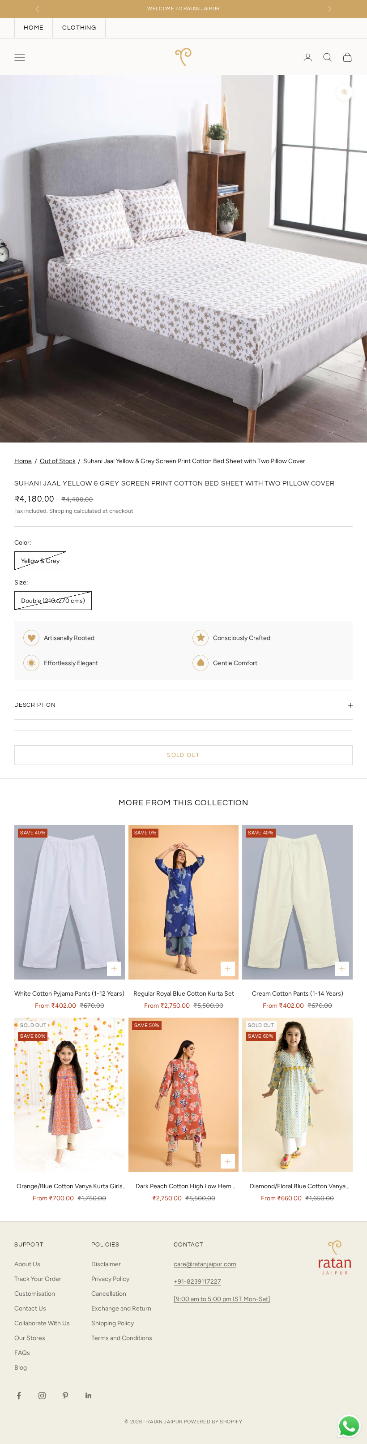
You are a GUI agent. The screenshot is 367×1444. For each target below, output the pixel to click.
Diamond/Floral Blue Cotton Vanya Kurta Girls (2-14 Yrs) (298, 1186)
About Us (27, 1264)
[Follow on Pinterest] (65, 1395)
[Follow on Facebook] (18, 1395)
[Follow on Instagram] (42, 1395)
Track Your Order (37, 1279)
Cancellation (108, 1294)
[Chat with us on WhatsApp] (349, 1426)
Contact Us (30, 1308)
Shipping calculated (75, 510)
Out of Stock (58, 461)
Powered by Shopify (213, 1421)
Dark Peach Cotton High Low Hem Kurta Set (183, 1186)
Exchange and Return (121, 1308)
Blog (20, 1367)
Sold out (183, 755)
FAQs (22, 1353)
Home (23, 461)
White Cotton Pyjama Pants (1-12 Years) (69, 993)
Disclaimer (106, 1264)
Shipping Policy (112, 1323)
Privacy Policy (110, 1279)
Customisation (34, 1294)
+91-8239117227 (197, 1281)
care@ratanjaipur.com (205, 1264)
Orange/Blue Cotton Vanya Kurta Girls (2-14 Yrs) (70, 1186)
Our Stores (29, 1338)
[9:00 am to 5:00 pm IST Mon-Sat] (222, 1299)
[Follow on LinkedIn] (88, 1395)
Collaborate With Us (42, 1323)
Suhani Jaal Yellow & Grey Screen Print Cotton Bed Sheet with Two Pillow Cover (194, 461)
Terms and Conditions (121, 1338)
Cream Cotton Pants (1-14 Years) (297, 993)
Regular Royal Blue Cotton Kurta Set (183, 993)
